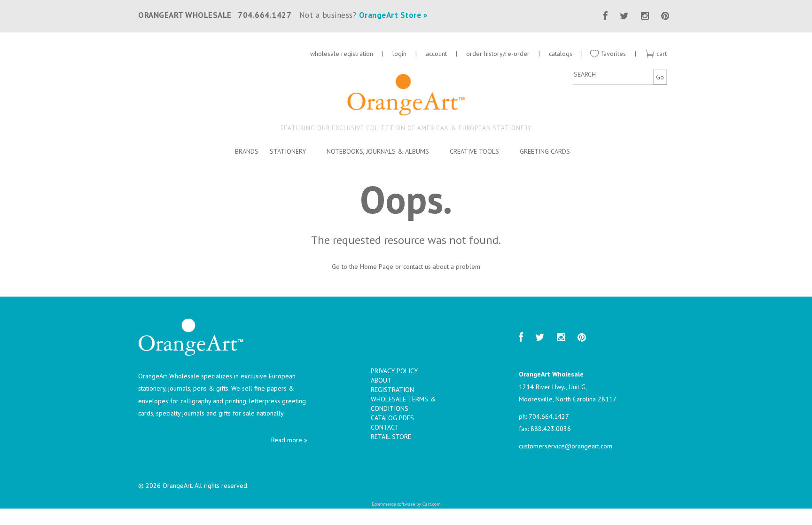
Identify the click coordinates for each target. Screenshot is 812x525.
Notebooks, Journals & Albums (378, 151)
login (399, 53)
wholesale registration (341, 53)
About (381, 380)
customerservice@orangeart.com (565, 446)
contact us (417, 266)
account (436, 53)
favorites (612, 53)
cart (661, 53)
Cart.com (431, 504)
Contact (385, 427)
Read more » (289, 440)
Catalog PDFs (392, 418)
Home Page (376, 266)
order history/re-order (498, 53)
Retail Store (391, 436)
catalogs (561, 53)
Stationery (288, 151)
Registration (392, 389)
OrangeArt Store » (393, 15)
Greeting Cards (545, 151)
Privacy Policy (394, 371)
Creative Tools (474, 151)
